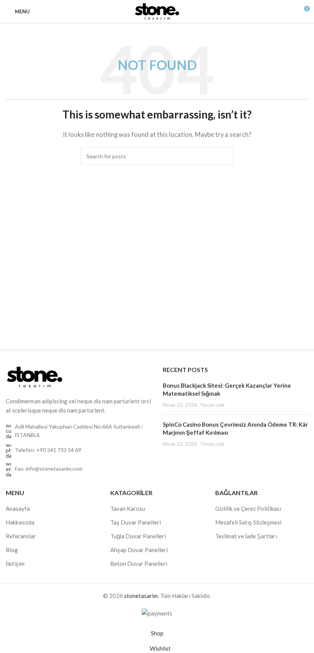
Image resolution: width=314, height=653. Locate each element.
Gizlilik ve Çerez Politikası (248, 508)
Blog (12, 549)
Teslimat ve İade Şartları (246, 536)
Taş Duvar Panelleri (135, 522)
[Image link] (34, 376)
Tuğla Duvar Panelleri (138, 536)
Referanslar (21, 536)
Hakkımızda (20, 522)
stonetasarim (141, 595)
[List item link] (78, 450)
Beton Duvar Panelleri (138, 563)
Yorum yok (212, 405)
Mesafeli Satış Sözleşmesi (248, 522)
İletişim (15, 563)
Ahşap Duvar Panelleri (139, 549)
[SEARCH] (225, 156)
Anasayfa (18, 508)
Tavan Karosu (127, 508)
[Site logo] (157, 10)
